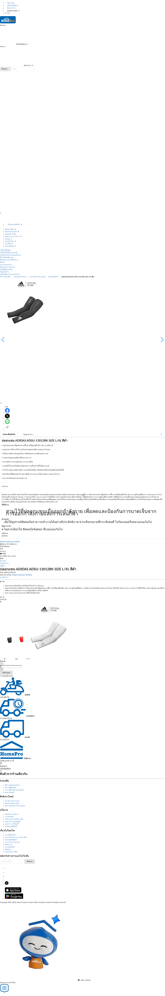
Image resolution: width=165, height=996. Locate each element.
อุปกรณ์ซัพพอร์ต (53, 276)
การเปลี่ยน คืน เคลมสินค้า (14, 790)
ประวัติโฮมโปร (10, 835)
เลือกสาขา (27, 65)
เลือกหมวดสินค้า (14, 224)
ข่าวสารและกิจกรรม (12, 842)
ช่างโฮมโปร (9, 241)
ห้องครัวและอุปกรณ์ (7, 267)
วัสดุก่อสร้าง (4, 272)
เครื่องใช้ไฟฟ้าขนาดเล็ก (9, 253)
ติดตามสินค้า (9, 792)
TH (6, 13)
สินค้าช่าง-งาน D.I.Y (12, 236)
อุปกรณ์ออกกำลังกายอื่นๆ (37, 276)
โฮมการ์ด (10, 3)
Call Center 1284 (11, 852)
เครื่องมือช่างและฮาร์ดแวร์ (10, 274)
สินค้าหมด (6, 673)
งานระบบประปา (6, 265)
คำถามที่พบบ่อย (10, 787)
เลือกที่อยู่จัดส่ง (20, 44)
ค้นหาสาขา (11, 8)
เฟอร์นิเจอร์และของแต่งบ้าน (10, 255)
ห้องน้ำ (2, 262)
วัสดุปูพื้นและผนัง (6, 269)
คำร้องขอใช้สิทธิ (11, 826)
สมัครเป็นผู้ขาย (12, 5)
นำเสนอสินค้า (10, 847)
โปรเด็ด (8, 244)
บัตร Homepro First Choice (15, 806)
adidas (2, 566)
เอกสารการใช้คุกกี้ (11, 824)
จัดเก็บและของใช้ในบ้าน (9, 260)
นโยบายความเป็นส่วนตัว (14, 819)
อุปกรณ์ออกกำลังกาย (20, 276)
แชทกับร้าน (4, 563)
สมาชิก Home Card (12, 801)
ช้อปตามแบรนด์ (11, 232)
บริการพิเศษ (9, 246)
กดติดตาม (13, 544)
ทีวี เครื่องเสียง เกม (7, 257)
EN (9, 13)
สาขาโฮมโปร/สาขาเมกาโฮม (16, 837)
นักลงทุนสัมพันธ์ (11, 840)
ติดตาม (29, 861)
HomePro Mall (10, 234)
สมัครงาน (8, 844)
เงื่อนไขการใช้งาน (11, 814)
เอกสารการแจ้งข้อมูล (13, 821)
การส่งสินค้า (9, 817)
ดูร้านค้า (3, 561)
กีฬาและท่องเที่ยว (5, 276)
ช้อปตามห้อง (9, 229)
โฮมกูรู (7, 239)
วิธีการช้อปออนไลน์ (12, 785)
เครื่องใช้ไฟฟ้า (5, 250)
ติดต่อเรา (8, 849)
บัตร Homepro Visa (12, 803)
